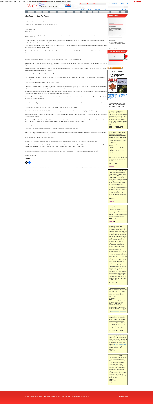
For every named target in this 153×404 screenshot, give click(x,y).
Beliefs (45, 12)
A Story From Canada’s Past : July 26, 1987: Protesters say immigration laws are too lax (89, 9)
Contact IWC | (115, 3)
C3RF (123, 12)
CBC (90, 12)
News (84, 12)
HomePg (31, 12)
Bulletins (53, 12)
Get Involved (115, 12)
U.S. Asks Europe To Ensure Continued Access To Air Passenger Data (91, 167)
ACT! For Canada (104, 12)
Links (95, 12)
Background (61, 12)
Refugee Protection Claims (120, 344)
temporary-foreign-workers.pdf (118, 311)
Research (70, 12)
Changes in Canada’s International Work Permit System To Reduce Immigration (116, 58)
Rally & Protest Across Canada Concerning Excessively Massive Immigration (115, 29)
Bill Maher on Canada (113, 48)
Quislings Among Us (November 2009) (116, 63)
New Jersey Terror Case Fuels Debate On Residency (37, 167)
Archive (77, 12)
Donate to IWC (124, 3)
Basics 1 (38, 12)
